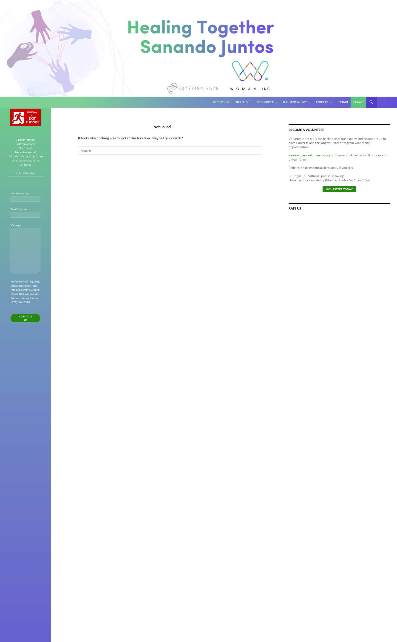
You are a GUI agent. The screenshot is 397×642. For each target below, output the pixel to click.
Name (20, 193)
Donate (358, 102)
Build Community (295, 102)
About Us (241, 102)
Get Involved (265, 102)
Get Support (221, 102)
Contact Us (25, 318)
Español (343, 102)
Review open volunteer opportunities (315, 155)
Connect (322, 102)
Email (19, 209)
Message (16, 225)
